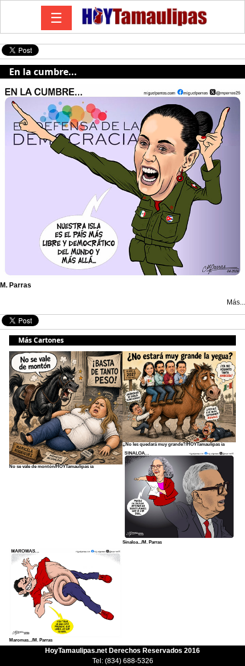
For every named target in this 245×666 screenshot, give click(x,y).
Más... (236, 302)
